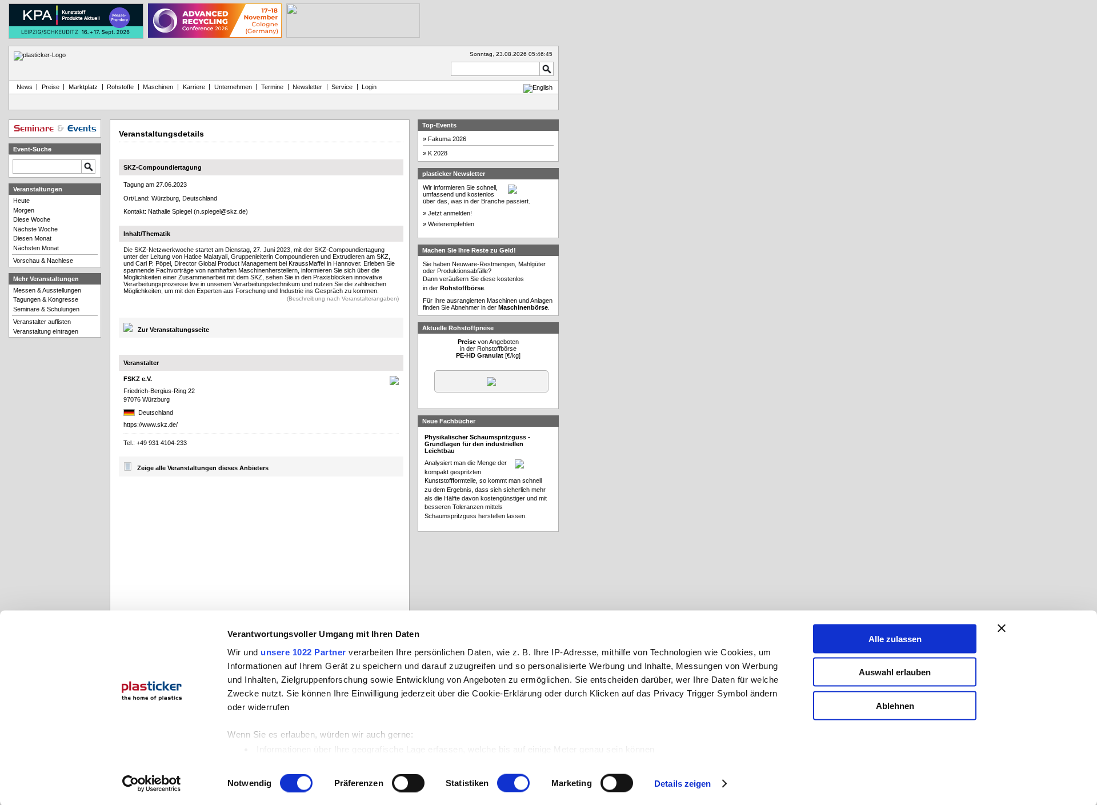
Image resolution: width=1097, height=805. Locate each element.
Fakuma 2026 (447, 138)
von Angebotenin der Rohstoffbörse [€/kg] (488, 348)
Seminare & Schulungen (46, 309)
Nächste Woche (35, 229)
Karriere (194, 86)
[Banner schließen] (1002, 628)
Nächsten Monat (36, 248)
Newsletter (307, 86)
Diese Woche (31, 219)
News (23, 86)
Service (342, 86)
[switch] (408, 783)
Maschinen (158, 86)
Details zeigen (682, 783)
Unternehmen (233, 86)
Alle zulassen (895, 638)
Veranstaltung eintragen (45, 331)
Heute (21, 200)
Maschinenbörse (523, 307)
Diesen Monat (32, 238)
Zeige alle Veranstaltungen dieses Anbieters (203, 468)
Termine (272, 86)
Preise (50, 86)
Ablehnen (895, 705)
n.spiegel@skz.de (221, 211)
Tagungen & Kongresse (45, 299)
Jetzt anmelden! (450, 213)
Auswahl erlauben (895, 672)
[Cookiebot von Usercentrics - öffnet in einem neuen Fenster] (152, 783)
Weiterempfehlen (451, 224)
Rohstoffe (120, 86)
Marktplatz (83, 86)
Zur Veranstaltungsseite (173, 329)
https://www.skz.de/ (150, 424)
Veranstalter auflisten (42, 321)
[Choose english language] (537, 87)
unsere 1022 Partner (303, 651)
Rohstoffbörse (462, 288)
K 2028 (437, 153)
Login (369, 86)
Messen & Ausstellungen (47, 290)
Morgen (23, 210)
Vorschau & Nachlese (43, 260)
